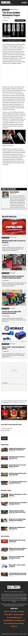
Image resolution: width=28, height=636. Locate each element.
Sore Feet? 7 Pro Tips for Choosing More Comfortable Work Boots (18, 503)
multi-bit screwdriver (9, 94)
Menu (25, 3)
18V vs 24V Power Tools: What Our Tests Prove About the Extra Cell (18, 482)
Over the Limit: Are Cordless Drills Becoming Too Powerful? (11, 312)
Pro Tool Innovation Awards (14, 617)
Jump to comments (20, 20)
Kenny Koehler (7, 17)
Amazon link (6, 402)
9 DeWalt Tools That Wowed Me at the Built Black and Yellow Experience (17, 449)
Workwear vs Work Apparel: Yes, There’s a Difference (18, 495)
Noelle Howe (6, 245)
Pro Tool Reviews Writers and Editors (14, 623)
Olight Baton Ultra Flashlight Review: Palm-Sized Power (17, 528)
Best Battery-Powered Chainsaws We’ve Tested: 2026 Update (18, 474)
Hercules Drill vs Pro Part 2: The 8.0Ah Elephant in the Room (17, 465)
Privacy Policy (10, 591)
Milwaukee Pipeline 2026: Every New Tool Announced (13, 241)
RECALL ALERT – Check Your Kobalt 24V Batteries (13, 348)
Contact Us (14, 626)
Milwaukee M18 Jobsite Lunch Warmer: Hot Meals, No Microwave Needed (13, 277)
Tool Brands (21, 611)
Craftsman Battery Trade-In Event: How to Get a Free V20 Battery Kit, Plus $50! (17, 573)
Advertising (13, 611)
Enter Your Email (5, 430)
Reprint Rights (8, 614)
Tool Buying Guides (18, 614)
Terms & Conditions (19, 591)
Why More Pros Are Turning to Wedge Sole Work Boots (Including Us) (17, 519)
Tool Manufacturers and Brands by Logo (14, 620)
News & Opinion (6, 9)
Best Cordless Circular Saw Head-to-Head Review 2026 (17, 457)
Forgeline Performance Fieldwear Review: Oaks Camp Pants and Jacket (17, 511)
